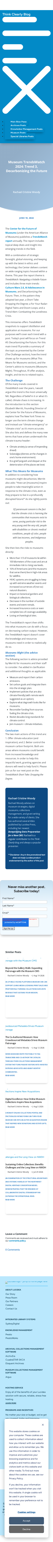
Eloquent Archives (15, 1363)
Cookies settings (26, 1512)
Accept (26, 1520)
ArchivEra (10, 1356)
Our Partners (12, 1301)
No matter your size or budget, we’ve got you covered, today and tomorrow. (26, 1418)
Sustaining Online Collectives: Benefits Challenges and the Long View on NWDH (25, 1166)
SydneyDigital (13, 1323)
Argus (8, 1377)
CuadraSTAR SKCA (15, 1359)
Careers (9, 1305)
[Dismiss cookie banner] (43, 1425)
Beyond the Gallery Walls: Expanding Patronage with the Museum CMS (23, 969)
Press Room (11, 1297)
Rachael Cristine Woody (18, 975)
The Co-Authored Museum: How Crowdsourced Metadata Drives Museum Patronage (26, 1040)
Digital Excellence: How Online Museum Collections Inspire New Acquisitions (25, 1100)
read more (10, 996)
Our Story (10, 1294)
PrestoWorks (12, 1338)
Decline (26, 1529)
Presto (9, 1334)
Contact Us (11, 1308)
